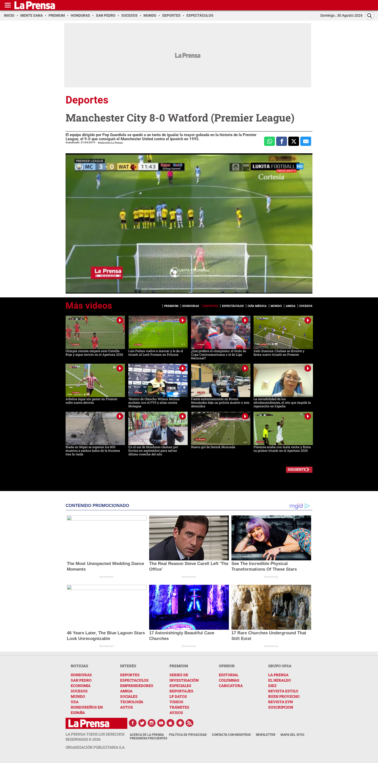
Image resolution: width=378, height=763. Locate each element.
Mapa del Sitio (292, 735)
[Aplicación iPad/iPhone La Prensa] (171, 723)
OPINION (227, 665)
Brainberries (107, 576)
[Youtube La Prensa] (161, 723)
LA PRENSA (278, 674)
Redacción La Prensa (110, 142)
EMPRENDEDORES (136, 685)
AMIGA (126, 691)
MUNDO (78, 696)
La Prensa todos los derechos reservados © (95, 737)
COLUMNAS (229, 680)
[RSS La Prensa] (190, 723)
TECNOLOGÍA (131, 701)
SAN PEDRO (81, 680)
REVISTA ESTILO (283, 691)
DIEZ (272, 685)
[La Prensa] (89, 723)
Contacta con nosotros (231, 735)
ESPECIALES (180, 685)
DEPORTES (130, 674)
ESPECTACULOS (134, 680)
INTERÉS (128, 665)
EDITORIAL (228, 674)
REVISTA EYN (280, 701)
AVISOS (176, 712)
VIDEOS (176, 701)
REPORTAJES (181, 691)
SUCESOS (79, 691)
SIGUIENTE (297, 469)
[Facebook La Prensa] (133, 723)
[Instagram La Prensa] (152, 723)
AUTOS (126, 707)
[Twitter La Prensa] (142, 723)
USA (74, 701)
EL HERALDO (279, 680)
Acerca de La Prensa (147, 735)
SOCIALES (129, 696)
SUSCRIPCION (280, 707)
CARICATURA (231, 685)
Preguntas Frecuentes (148, 738)
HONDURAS (81, 674)
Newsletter (265, 735)
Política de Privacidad (188, 735)
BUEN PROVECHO (284, 696)
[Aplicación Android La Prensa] (180, 723)
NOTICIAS (79, 665)
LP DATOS (178, 696)
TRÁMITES (179, 707)
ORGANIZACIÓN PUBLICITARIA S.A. (95, 747)
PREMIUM (178, 665)
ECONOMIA (81, 685)
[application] (189, 223)
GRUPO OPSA (279, 665)
